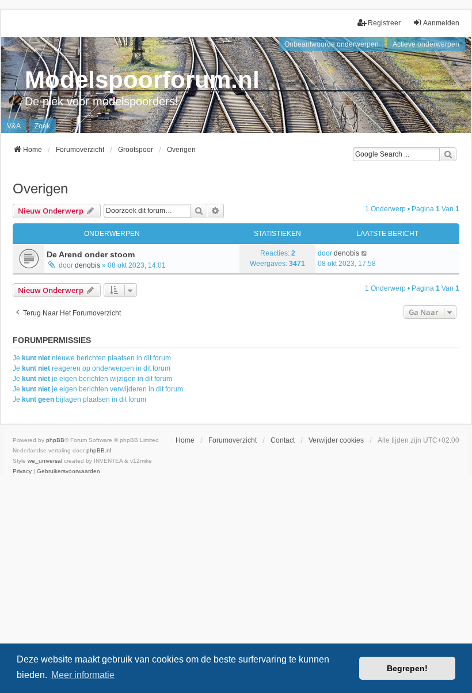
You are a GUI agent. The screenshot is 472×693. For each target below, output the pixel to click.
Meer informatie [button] (83, 675)
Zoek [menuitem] (42, 126)
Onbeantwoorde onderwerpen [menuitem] (331, 44)
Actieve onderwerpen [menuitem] (426, 44)
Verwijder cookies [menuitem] (336, 440)
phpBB (55, 440)
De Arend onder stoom (91, 254)
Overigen (40, 188)
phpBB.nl (98, 450)
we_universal (45, 461)
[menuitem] (22, 471)
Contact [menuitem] (283, 440)
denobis (87, 265)
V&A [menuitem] (14, 126)
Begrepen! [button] (407, 668)
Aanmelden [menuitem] (441, 23)
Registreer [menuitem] (384, 23)
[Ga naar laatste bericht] (364, 253)
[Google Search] (447, 154)
